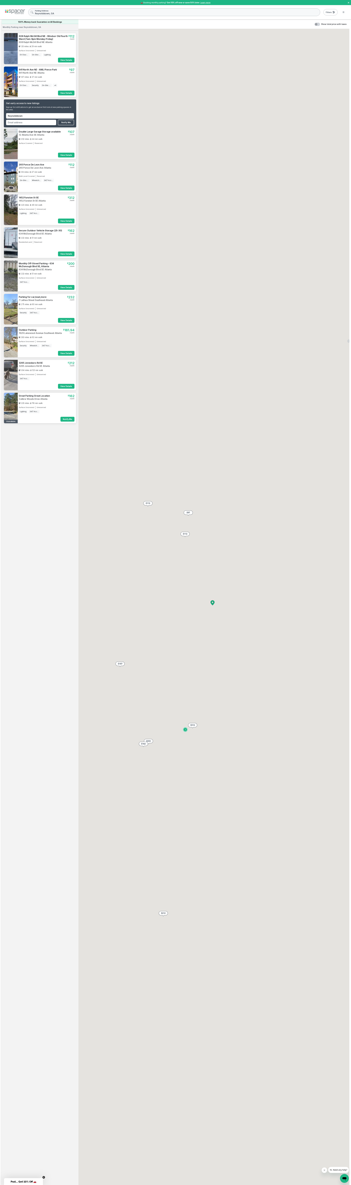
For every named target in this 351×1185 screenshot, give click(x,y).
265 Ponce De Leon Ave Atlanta (35, 167)
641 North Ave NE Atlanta (31, 72)
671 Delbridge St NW (29, 362)
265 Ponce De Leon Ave (31, 164)
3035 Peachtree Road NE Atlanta (35, 434)
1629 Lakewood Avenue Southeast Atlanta (40, 333)
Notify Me (66, 122)
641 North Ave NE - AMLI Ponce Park (38, 69)
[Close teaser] (43, 1177)
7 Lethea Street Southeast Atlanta (36, 300)
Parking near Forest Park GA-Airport (38, 527)
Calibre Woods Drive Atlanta (33, 563)
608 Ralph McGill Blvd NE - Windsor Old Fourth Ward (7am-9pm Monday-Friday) (43, 37)
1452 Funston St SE (29, 197)
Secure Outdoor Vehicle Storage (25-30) (40, 230)
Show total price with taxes (334, 24)
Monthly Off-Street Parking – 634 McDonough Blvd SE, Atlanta (36, 265)
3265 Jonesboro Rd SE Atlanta (34, 399)
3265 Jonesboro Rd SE (31, 395)
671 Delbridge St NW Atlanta (33, 366)
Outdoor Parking (27, 330)
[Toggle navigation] (343, 12)
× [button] (348, 2)
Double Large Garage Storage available (40, 131)
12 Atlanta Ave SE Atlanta (31, 134)
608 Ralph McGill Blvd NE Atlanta (35, 42)
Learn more (205, 2)
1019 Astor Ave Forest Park (32, 497)
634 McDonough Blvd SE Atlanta (35, 233)
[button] (185, 534)
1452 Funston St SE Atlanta (32, 200)
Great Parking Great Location (34, 560)
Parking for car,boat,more (32, 297)
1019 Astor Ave (27, 494)
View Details (66, 60)
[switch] (317, 24)
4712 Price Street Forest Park (33, 530)
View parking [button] (66, 486)
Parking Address (41, 11)
